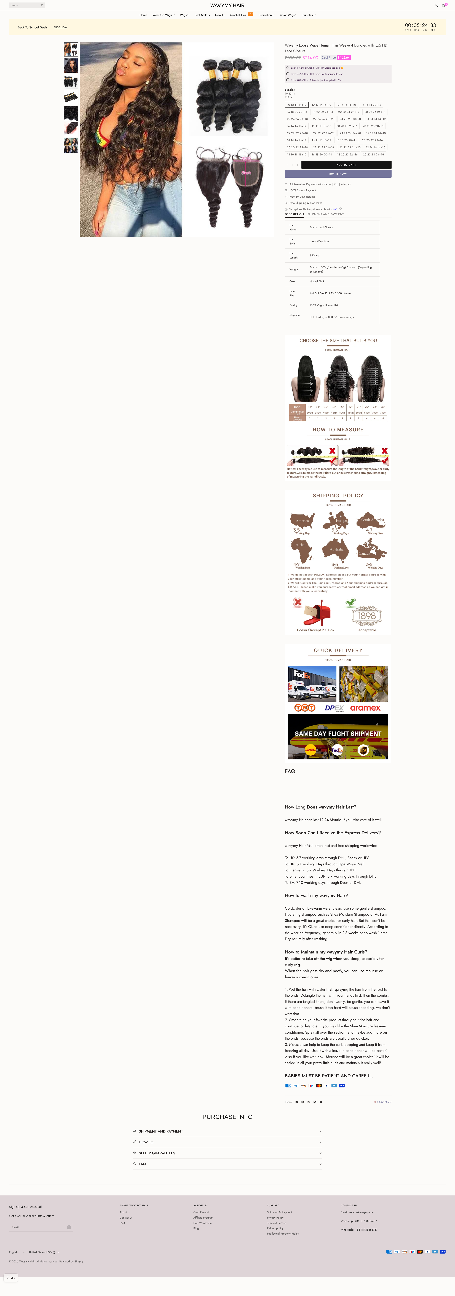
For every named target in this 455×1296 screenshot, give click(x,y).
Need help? (384, 1101)
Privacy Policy (275, 1218)
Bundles (308, 15)
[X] (303, 1102)
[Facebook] (297, 1102)
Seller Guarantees (157, 1153)
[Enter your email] (69, 1227)
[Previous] (88, 139)
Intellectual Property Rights (283, 1234)
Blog (196, 1228)
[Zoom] (266, 50)
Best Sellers (202, 15)
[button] (60, 27)
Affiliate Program (203, 1218)
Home (143, 15)
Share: (289, 1102)
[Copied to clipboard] (322, 1102)
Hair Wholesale (202, 1223)
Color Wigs (287, 15)
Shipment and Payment (325, 214)
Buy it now (338, 174)
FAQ (142, 1164)
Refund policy (275, 1228)
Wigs (183, 15)
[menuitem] (145, 15)
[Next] (265, 139)
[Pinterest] (309, 1102)
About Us (125, 1212)
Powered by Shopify (71, 1261)
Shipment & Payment (279, 1212)
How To (146, 1142)
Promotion (265, 15)
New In (219, 15)
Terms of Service (276, 1223)
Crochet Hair (238, 15)
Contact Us (126, 1218)
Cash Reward (201, 1212)
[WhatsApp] (316, 1102)
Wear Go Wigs (162, 15)
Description (294, 214)
